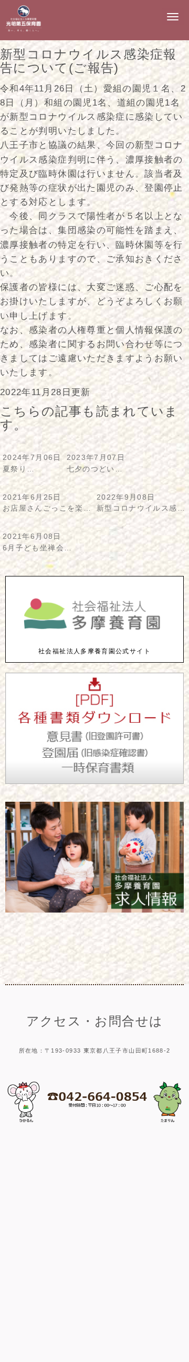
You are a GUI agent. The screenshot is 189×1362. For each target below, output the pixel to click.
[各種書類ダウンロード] (94, 782)
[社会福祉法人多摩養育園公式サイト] (94, 640)
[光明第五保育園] (23, 31)
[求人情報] (94, 910)
